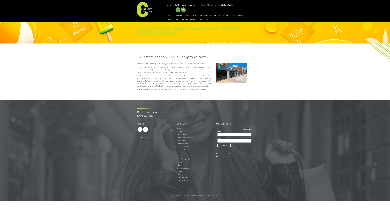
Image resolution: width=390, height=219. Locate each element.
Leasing (201, 19)
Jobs (177, 19)
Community (185, 177)
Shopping (179, 16)
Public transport (186, 156)
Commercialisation (189, 19)
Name (219, 138)
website (203, 90)
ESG (208, 19)
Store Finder (223, 16)
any (211, 42)
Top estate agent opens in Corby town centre (233, 42)
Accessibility (185, 147)
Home (170, 16)
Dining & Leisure (191, 16)
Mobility (183, 150)
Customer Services (237, 16)
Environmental (186, 180)
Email (219, 131)
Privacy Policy (186, 159)
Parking (183, 153)
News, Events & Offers (208, 16)
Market (170, 19)
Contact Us (144, 137)
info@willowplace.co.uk (184, 5)
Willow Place (144, 9)
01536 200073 (224, 154)
